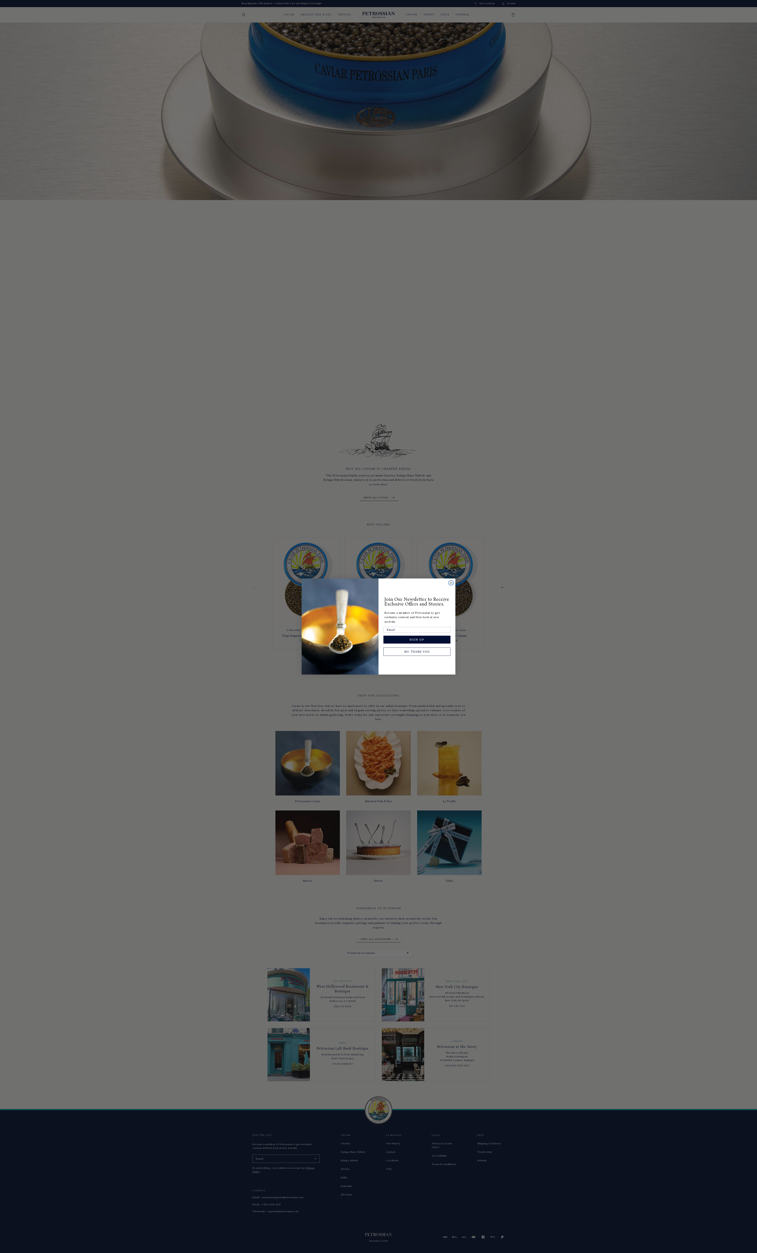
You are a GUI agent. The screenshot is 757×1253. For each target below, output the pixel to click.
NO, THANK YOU (417, 651)
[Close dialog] (451, 582)
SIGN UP (417, 639)
